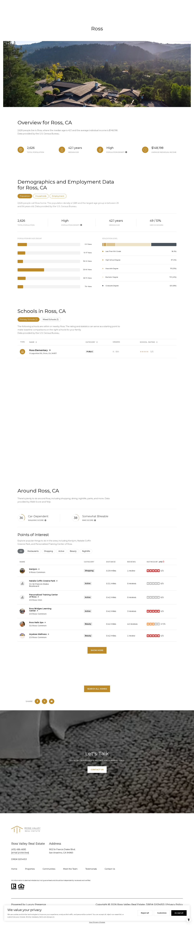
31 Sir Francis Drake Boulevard (39, 585)
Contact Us (110, 869)
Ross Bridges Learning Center (40, 609)
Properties (30, 869)
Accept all (179, 913)
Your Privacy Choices (97, 922)
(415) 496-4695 (18, 849)
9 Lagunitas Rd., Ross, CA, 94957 (43, 353)
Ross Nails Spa (36, 622)
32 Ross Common (38, 625)
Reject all (145, 913)
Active (62, 551)
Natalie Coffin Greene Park (42, 581)
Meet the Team (70, 869)
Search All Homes (97, 689)
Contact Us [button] (97, 769)
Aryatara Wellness (38, 634)
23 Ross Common (38, 614)
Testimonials (91, 869)
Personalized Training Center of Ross (43, 596)
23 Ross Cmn (35, 600)
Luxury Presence (36, 904)
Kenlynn (33, 569)
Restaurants (34, 551)
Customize (161, 913)
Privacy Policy (174, 904)
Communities (49, 869)
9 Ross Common (37, 572)
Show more (97, 650)
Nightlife (87, 551)
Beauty (74, 551)
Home (14, 869)
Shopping (49, 551)
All (22, 551)
